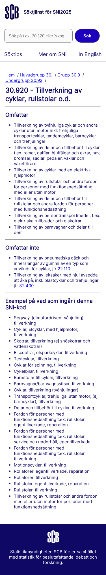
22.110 (64, 268)
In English (90, 54)
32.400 (26, 285)
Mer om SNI (52, 54)
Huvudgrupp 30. (36, 74)
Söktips (13, 54)
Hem (10, 74)
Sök (87, 35)
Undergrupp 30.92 (23, 80)
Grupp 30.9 (68, 74)
